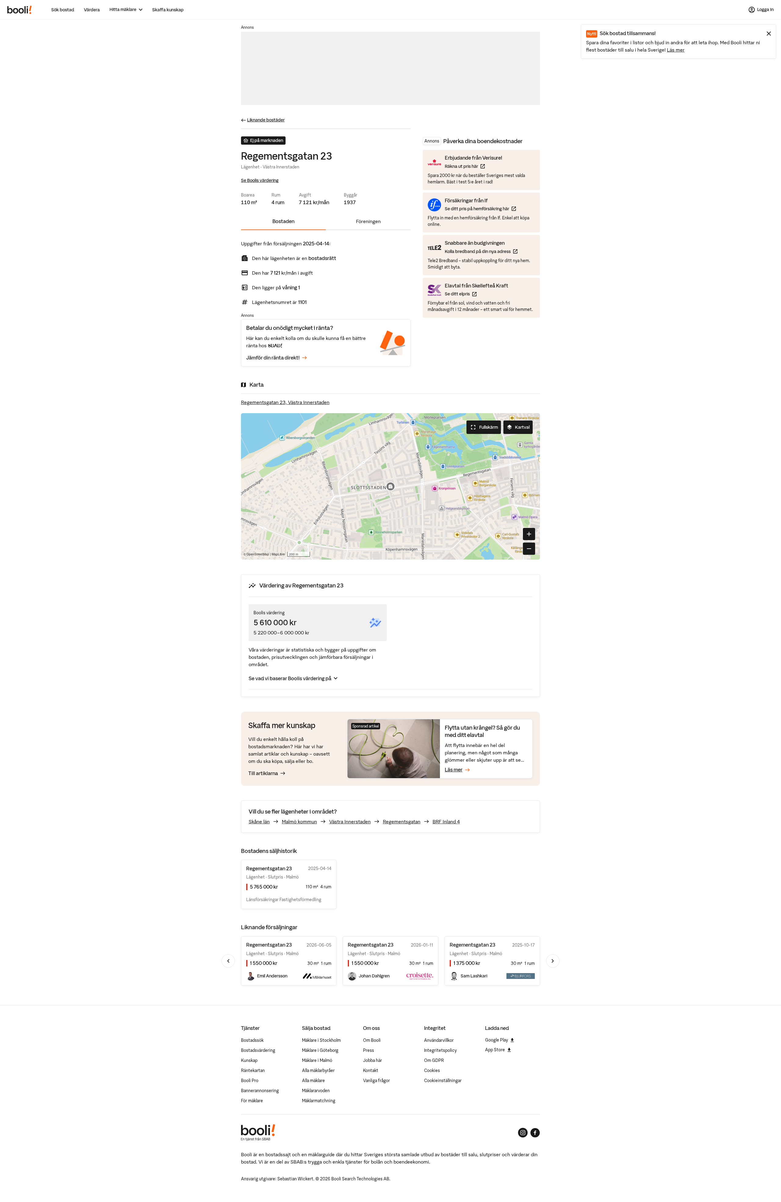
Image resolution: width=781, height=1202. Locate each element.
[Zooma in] (529, 534)
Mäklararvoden (316, 1090)
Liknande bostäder (266, 120)
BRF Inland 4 (446, 821)
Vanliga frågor (376, 1080)
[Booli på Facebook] (535, 1133)
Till (263, 773)
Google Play (496, 1040)
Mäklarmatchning (318, 1100)
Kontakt (370, 1070)
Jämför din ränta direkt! (273, 358)
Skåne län (259, 821)
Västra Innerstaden (350, 821)
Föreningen (368, 221)
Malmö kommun (299, 821)
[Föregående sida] (228, 961)
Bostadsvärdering (258, 1050)
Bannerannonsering (260, 1090)
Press (368, 1050)
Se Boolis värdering (260, 180)
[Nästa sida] (553, 961)
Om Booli (372, 1040)
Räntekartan (253, 1070)
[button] (390, 486)
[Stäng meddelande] (769, 34)
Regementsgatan (401, 821)
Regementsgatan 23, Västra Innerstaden (285, 402)
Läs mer (676, 50)
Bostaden (283, 221)
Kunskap (249, 1060)
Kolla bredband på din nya (481, 251)
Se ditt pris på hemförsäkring (480, 208)
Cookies (432, 1070)
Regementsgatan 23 (269, 945)
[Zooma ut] (529, 549)
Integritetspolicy (440, 1050)
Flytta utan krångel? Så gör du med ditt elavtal (482, 731)
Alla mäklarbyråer (318, 1070)
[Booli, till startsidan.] (19, 9)
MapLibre (278, 554)
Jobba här (372, 1060)
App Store (495, 1049)
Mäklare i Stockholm (321, 1040)
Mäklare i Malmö (317, 1060)
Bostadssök (252, 1040)
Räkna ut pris (473, 166)
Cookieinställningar (443, 1080)
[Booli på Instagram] (523, 1133)
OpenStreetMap (258, 554)
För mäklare (252, 1100)
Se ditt (476, 294)
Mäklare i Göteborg (320, 1050)
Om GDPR (434, 1060)
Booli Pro (249, 1080)
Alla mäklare (313, 1080)
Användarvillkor (439, 1040)
